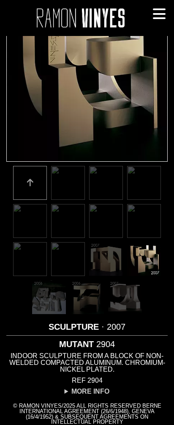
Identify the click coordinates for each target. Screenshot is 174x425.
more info (90, 391)
